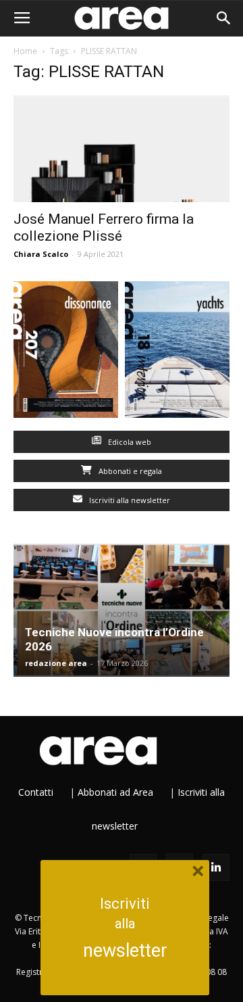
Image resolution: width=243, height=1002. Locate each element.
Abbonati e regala (129, 471)
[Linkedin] (216, 867)
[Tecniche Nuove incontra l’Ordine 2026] (122, 610)
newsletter (125, 950)
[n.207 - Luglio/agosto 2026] (66, 352)
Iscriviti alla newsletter (128, 500)
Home (25, 51)
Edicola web (128, 442)
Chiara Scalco (41, 254)
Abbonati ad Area (115, 792)
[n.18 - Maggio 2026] (177, 352)
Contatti (35, 792)
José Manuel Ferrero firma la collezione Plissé (104, 227)
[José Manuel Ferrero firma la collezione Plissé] (122, 148)
